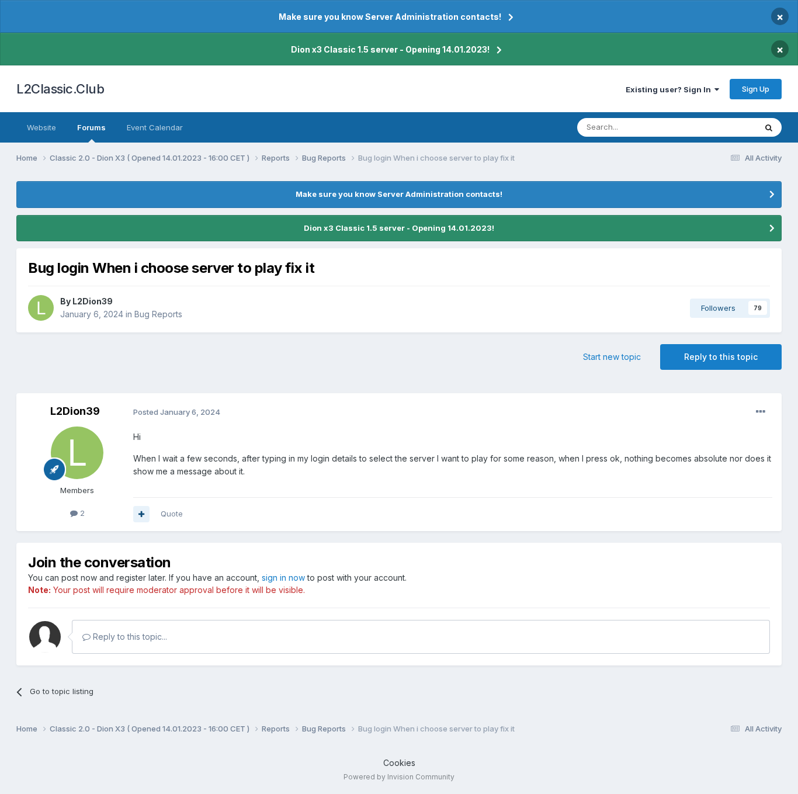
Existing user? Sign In (670, 89)
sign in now (283, 578)
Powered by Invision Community (399, 776)
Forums (91, 127)
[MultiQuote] (141, 514)
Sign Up (755, 88)
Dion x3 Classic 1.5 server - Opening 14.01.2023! (390, 49)
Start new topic (612, 357)
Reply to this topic (721, 357)
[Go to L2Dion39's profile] (41, 308)
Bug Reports (158, 314)
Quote (172, 513)
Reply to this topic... (129, 637)
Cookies (399, 763)
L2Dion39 (92, 301)
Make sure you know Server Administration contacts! (390, 17)
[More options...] (760, 412)
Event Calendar (155, 127)
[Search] (769, 127)
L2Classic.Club (60, 88)
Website (41, 127)
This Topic (721, 127)
